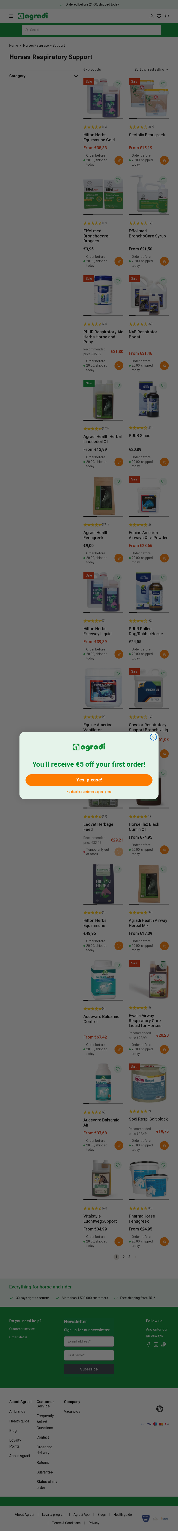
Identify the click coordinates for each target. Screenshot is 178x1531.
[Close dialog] (153, 737)
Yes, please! (89, 780)
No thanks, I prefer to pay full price (89, 791)
